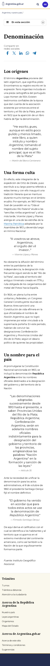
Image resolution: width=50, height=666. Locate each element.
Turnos (5, 585)
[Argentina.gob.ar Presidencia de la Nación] (13, 4)
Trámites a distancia (11, 590)
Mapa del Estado (10, 626)
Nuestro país (8, 612)
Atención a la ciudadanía (14, 594)
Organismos (8, 621)
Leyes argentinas (10, 617)
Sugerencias (8, 649)
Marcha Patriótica (14, 223)
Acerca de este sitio (11, 640)
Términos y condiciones (13, 645)
